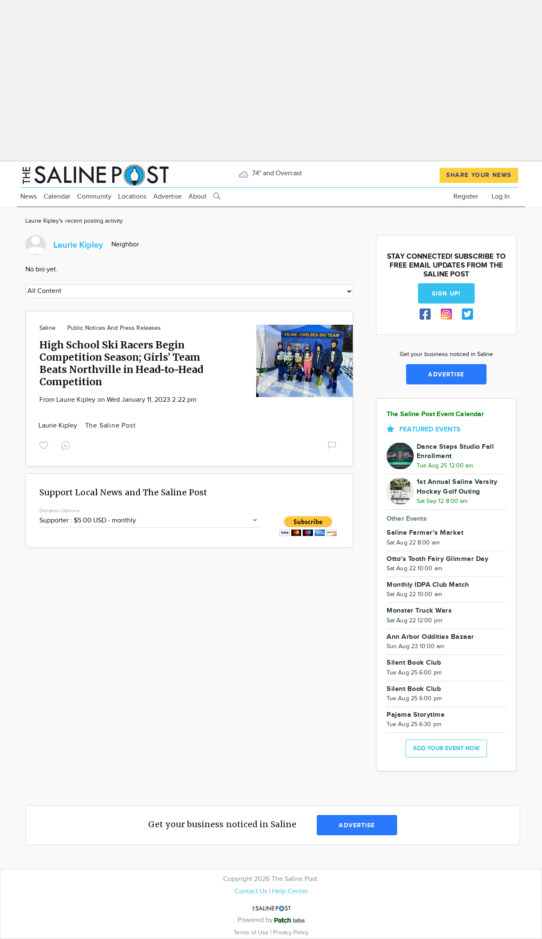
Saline (47, 328)
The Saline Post (110, 426)
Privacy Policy (291, 932)
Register (466, 197)
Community (94, 197)
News (28, 197)
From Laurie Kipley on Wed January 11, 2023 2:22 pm (117, 400)
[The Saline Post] (94, 174)
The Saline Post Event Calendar (435, 414)
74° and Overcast (276, 173)
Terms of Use (252, 932)
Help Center (290, 891)
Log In (501, 197)
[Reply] (67, 444)
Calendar (57, 197)
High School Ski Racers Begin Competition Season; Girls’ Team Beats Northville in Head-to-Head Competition (121, 363)
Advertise (167, 197)
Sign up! (446, 293)
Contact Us (251, 891)
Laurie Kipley (59, 426)
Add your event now (446, 748)
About (197, 197)
